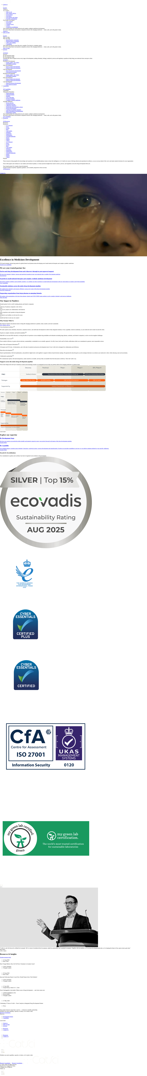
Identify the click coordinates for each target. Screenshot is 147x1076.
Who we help (6, 32)
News (7, 126)
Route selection (10, 103)
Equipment (8, 133)
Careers (8, 25)
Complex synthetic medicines (13, 100)
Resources (5, 118)
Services (5, 49)
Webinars (8, 132)
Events (7, 128)
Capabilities (6, 86)
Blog (7, 129)
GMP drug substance (11, 105)
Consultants (9, 44)
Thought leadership (10, 136)
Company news (10, 24)
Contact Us (5, 1030)
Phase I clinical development (13, 66)
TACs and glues (10, 97)
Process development (11, 108)
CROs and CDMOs (11, 42)
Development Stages (8, 1016)
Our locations (9, 14)
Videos (7, 140)
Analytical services (10, 104)
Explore (5, 7)
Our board (8, 23)
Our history (9, 16)
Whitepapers (9, 135)
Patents (8, 139)
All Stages (5, 53)
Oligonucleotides (10, 94)
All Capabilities (7, 89)
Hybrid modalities (10, 98)
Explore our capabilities (5, 264)
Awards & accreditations (12, 27)
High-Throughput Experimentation (14, 111)
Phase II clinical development (13, 68)
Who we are (9, 12)
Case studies (9, 131)
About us (5, 4)
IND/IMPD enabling (11, 64)
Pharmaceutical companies (12, 41)
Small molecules (10, 93)
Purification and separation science (14, 107)
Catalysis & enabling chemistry (13, 109)
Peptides (8, 96)
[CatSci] (5, 2)
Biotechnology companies (12, 40)
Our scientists (9, 21)
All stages (5, 59)
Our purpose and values (12, 17)
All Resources (6, 121)
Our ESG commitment (11, 18)
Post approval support (11, 72)
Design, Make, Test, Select (12, 62)
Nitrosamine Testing (11, 112)
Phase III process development (13, 70)
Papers (7, 137)
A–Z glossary (9, 125)
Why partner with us (11, 13)
